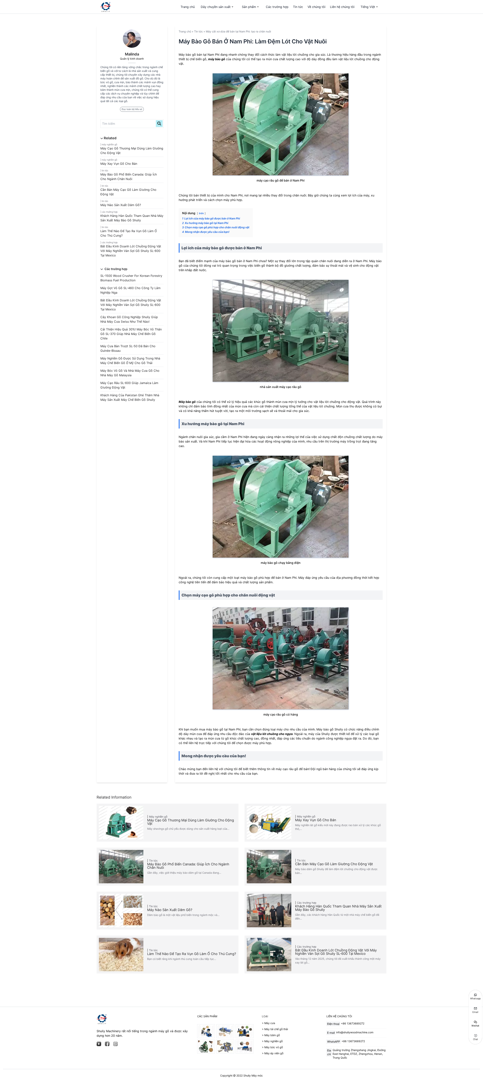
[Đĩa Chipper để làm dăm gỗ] (206, 1046)
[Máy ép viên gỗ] (244, 1031)
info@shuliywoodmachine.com (354, 1032)
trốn (201, 213)
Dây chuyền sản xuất (216, 7)
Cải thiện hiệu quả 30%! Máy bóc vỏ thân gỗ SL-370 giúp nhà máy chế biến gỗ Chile (131, 333)
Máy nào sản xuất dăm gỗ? (120, 205)
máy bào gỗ (216, 59)
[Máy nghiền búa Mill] (206, 1031)
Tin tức (298, 7)
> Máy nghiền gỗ (272, 1041)
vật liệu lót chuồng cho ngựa (272, 734)
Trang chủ (188, 7)
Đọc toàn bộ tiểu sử (132, 109)
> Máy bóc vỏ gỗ (272, 1047)
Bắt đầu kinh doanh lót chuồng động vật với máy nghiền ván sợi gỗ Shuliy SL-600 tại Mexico (130, 250)
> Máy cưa (268, 1023)
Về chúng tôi (316, 7)
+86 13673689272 (352, 1023)
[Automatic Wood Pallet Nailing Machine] (225, 1046)
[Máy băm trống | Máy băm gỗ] (244, 1046)
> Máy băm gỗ (271, 1035)
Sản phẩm (249, 7)
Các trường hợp (277, 7)
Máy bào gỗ (187, 402)
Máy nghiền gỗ (109, 144)
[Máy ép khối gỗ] (225, 1031)
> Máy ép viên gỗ (272, 1053)
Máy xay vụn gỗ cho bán (118, 163)
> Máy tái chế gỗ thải (275, 1029)
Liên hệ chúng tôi (342, 7)
